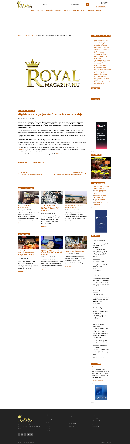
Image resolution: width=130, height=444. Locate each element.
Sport (83, 10)
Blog (93, 425)
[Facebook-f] (19, 434)
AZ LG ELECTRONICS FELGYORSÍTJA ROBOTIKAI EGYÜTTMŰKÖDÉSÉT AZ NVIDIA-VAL (50, 208)
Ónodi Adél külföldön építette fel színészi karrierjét (100, 192)
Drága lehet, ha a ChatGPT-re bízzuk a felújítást (74, 206)
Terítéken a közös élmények (74, 251)
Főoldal (31, 10)
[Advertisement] (65, 23)
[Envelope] (105, 6)
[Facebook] (96, 6)
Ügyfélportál (21, 149)
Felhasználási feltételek (98, 421)
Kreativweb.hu (109, 442)
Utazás (70, 417)
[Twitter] (103, 6)
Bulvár (98, 10)
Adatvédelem (95, 423)
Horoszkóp (95, 367)
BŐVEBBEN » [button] (20, 223)
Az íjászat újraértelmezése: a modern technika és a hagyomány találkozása (102, 71)
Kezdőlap (20, 35)
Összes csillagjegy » (98, 380)
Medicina (76, 10)
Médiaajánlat (95, 415)
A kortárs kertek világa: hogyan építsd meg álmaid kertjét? (101, 78)
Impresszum (95, 417)
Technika (67, 10)
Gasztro (91, 10)
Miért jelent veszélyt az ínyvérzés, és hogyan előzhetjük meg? (101, 42)
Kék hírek (71, 419)
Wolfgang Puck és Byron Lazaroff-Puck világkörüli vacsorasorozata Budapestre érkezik (27, 253)
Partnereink (95, 419)
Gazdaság (49, 10)
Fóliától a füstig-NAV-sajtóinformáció (24, 206)
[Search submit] (87, 4)
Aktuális (40, 10)
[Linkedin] (99, 6)
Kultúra (58, 10)
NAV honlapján (60, 154)
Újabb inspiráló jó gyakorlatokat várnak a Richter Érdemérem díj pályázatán (51, 252)
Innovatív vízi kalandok (100, 74)
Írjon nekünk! (95, 426)
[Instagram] (101, 6)
